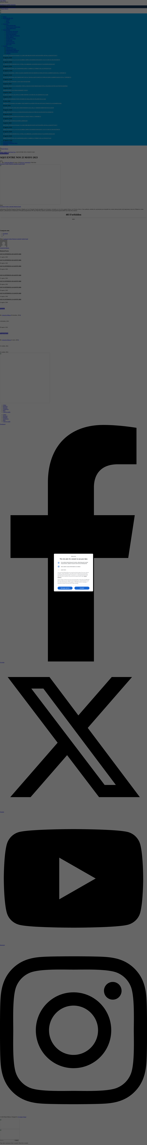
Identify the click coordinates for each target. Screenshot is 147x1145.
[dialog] (73, 572)
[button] (73, 570)
